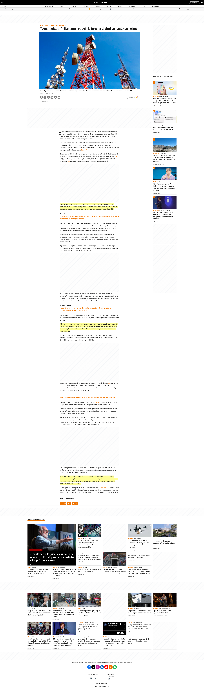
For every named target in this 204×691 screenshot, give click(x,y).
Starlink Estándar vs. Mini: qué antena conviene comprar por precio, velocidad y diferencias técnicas (164, 158)
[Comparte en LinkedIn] (52, 97)
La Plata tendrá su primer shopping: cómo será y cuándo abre (164, 543)
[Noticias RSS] (111, 667)
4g (73, 503)
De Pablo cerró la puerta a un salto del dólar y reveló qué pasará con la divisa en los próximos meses (51, 557)
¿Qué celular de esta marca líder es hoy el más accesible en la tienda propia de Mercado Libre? (164, 101)
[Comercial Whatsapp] (113, 679)
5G (116, 156)
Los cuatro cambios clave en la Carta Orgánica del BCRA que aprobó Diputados (88, 627)
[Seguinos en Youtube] (106, 667)
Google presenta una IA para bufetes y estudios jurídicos (163, 128)
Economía (62, 6)
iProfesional (43, 25)
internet (63, 503)
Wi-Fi (72, 425)
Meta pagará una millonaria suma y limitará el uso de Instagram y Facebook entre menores (163, 215)
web (69, 503)
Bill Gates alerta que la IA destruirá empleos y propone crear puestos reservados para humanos (164, 187)
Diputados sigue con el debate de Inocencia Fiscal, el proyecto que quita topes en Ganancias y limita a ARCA (114, 642)
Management (155, 6)
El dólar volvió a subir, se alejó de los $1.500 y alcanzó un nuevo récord (138, 641)
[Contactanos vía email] (91, 678)
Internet (84, 150)
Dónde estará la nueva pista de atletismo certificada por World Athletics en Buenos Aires (37, 571)
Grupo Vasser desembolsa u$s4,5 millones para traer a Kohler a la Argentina (139, 613)
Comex (143, 6)
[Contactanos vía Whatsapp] (95, 678)
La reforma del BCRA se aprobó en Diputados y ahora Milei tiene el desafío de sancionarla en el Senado (39, 642)
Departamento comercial (111, 675)
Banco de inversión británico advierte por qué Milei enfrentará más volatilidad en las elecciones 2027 (88, 544)
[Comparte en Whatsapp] (48, 97)
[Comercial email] (109, 679)
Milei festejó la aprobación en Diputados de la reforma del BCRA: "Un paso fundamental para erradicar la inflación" (63, 642)
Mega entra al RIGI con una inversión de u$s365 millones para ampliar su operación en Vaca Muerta (89, 642)
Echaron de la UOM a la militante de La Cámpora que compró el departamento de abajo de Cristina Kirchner (89, 558)
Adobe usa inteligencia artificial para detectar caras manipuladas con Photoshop (87, 397)
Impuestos (97, 6)
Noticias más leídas (36, 519)
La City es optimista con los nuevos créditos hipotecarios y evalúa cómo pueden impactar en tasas (139, 627)
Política (74, 6)
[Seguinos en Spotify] (115, 667)
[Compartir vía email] (59, 97)
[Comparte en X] (45, 97)
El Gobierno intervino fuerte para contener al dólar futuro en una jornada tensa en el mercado (114, 572)
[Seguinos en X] (93, 667)
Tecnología (132, 6)
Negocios (120, 6)
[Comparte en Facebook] (41, 97)
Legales (109, 6)
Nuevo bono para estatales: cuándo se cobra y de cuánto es (89, 570)
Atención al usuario (92, 674)
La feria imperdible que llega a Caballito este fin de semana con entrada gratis (89, 613)
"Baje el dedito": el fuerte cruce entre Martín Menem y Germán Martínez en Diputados (39, 613)
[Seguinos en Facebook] (89, 667)
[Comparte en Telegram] (55, 97)
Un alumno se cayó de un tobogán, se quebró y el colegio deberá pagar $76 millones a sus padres (64, 613)
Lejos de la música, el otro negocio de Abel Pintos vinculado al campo (162, 613)
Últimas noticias (49, 6)
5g (76, 503)
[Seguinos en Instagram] (98, 667)
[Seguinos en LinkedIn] (102, 667)
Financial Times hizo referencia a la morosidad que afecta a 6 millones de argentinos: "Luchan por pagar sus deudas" (64, 572)
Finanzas (85, 6)
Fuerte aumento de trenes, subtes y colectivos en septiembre (139, 556)
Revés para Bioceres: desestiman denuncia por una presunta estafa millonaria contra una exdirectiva (139, 571)
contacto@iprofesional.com (102, 686)
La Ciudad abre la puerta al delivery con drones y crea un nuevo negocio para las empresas (138, 544)
